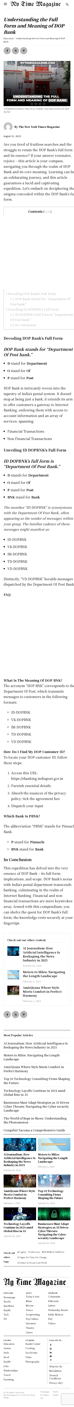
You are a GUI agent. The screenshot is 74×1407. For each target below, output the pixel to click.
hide (47, 211)
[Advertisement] (37, 252)
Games (7, 1348)
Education (9, 38)
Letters (51, 1305)
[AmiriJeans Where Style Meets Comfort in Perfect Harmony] (13, 990)
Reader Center (33, 1343)
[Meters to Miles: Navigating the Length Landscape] (13, 975)
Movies (29, 1305)
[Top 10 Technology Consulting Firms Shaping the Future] (54, 1181)
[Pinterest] (23, 50)
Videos (51, 1323)
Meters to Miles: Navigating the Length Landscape (44, 974)
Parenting (9, 1379)
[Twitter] (15, 50)
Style (6, 1352)
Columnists (54, 1296)
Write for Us (55, 1366)
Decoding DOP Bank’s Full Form (31, 293)
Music (29, 1301)
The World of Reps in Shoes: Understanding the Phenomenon (35, 1120)
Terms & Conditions (55, 1377)
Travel (7, 1374)
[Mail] (50, 1355)
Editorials (53, 1301)
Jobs (6, 1366)
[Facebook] (7, 50)
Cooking (30, 1348)
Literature (31, 1323)
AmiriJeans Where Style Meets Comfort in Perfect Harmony (42, 992)
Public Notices (55, 1314)
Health (7, 1361)
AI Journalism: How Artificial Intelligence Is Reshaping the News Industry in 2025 (41, 954)
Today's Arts (32, 1296)
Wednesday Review (58, 1310)
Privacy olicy (56, 1382)
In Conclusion (23, 325)
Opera (29, 1332)
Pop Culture (32, 1318)
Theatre (30, 1327)
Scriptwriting (33, 1314)
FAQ (50, 1318)
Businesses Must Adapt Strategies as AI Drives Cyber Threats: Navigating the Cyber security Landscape (53, 1231)
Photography (33, 1361)
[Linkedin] (50, 1352)
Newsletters (55, 1370)
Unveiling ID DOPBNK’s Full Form (32, 309)
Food (6, 1357)
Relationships (11, 1370)
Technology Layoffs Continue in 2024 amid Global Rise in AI (18, 1227)
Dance (29, 1310)
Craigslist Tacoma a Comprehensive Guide (34, 1130)
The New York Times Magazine (39, 127)
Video (29, 1357)
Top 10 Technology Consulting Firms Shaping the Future (51, 1194)
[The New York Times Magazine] (9, 126)
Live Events (31, 1352)
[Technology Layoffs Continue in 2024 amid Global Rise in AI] (20, 1213)
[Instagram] (50, 1348)
